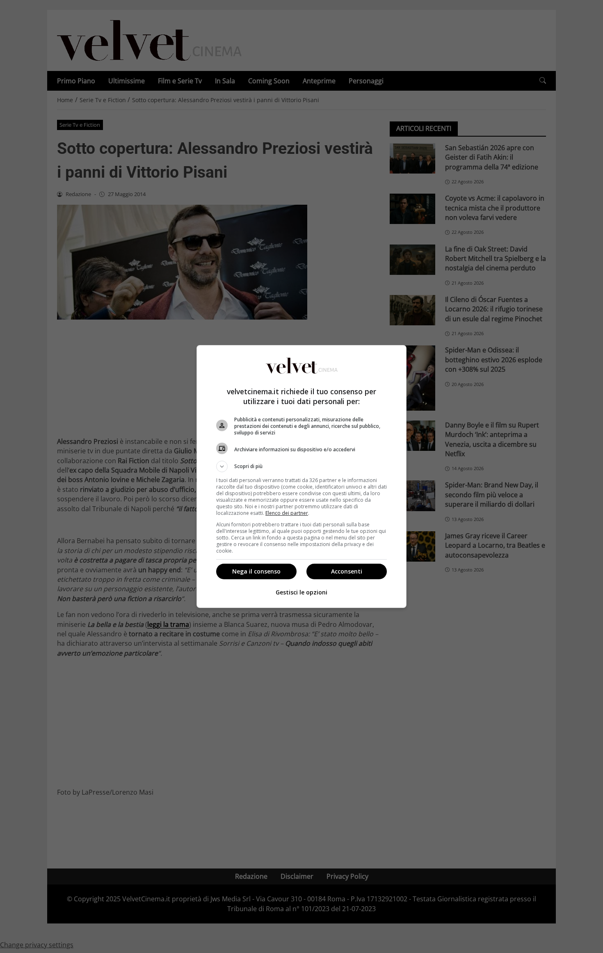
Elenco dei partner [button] (286, 513)
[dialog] (301, 476)
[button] (301, 466)
